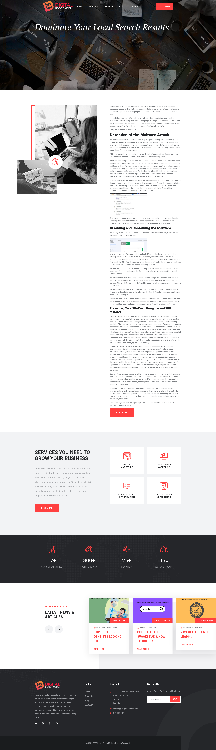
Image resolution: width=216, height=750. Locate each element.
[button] (49, 629)
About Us (93, 6)
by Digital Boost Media (106, 628)
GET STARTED (164, 6)
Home (79, 6)
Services (108, 6)
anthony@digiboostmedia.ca (125, 709)
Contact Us (136, 6)
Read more (122, 412)
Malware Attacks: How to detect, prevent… (195, 636)
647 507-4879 (119, 713)
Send (175, 699)
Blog (121, 6)
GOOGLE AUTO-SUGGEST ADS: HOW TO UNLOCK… (108, 636)
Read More (47, 508)
